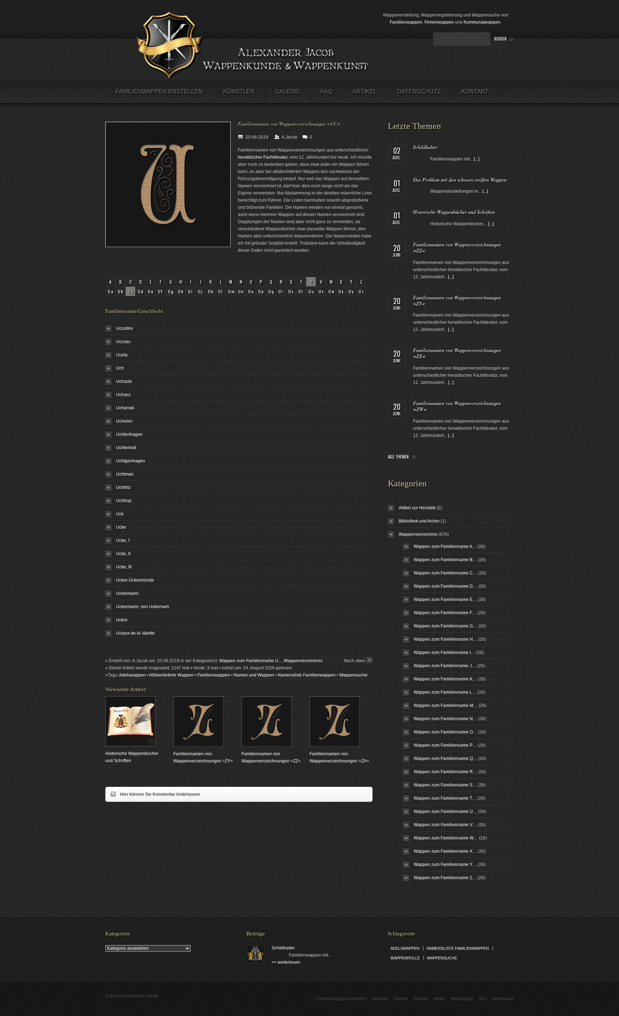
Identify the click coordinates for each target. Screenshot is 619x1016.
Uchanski (125, 407)
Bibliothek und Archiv (419, 521)
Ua (111, 291)
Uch (120, 368)
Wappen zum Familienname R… (445, 771)
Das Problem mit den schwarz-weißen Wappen (460, 179)
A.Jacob (289, 137)
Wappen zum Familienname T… (445, 798)
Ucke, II (123, 553)
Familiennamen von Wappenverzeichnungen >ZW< (457, 406)
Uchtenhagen (129, 434)
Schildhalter (425, 147)
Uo (251, 291)
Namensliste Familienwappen (307, 675)
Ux (342, 291)
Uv (321, 291)
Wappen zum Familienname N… (445, 718)
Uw (331, 291)
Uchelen (124, 421)
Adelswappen (132, 675)
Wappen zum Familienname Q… (445, 758)
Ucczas (123, 341)
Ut (301, 291)
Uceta (122, 354)
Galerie (287, 91)
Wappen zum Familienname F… (445, 612)
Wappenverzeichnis (303, 660)
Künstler (239, 91)
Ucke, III (123, 566)
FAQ (326, 91)
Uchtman (125, 474)
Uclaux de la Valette (135, 633)
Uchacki (124, 381)
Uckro (122, 619)
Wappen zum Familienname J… (445, 665)
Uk (211, 291)
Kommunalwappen (482, 22)
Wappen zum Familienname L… (445, 692)
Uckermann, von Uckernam (142, 606)
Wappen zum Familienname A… (445, 546)
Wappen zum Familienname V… (445, 824)
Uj (200, 291)
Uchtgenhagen (130, 460)
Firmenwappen (439, 22)
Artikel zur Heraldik (417, 507)
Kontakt (475, 91)
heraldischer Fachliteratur (262, 157)
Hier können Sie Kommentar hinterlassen (152, 794)
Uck (120, 513)
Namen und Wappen (254, 675)
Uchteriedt (126, 447)
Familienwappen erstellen (159, 91)
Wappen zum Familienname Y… (445, 864)
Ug (171, 291)
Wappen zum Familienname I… (444, 652)
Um (231, 291)
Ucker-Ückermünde (135, 580)
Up (261, 291)
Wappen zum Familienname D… (445, 586)
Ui (190, 291)
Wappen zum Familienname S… (445, 785)
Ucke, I (122, 540)
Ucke (121, 527)
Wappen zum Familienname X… (445, 851)
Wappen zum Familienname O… (445, 732)
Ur (281, 291)
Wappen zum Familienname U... (250, 660)
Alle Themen (398, 456)
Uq (271, 291)
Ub (121, 291)
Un (241, 291)
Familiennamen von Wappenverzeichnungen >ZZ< (457, 247)
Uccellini (124, 328)
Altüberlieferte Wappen (171, 675)
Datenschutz (419, 91)
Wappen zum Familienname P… (445, 745)
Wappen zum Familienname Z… (445, 877)
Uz (362, 291)
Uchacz (123, 394)
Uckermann (127, 593)
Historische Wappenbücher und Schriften (454, 211)
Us (291, 291)
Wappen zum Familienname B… (445, 559)
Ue (151, 291)
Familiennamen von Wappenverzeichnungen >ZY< (457, 300)
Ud (141, 291)
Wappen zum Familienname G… (445, 626)
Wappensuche (353, 675)
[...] (476, 159)
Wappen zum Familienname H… (445, 639)
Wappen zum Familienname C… (445, 573)
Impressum (503, 998)
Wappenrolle (405, 958)
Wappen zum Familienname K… (445, 679)
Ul (221, 291)
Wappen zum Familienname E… (445, 599)
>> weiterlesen (286, 962)
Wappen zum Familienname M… (446, 705)
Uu (311, 291)
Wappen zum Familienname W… (446, 838)
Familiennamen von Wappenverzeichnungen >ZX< (457, 353)
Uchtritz (123, 487)
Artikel (364, 91)
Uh (181, 291)
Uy (352, 291)
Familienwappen (406, 22)
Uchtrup (123, 500)
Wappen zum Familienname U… (445, 811)
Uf (160, 291)
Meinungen (462, 998)
